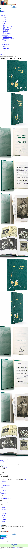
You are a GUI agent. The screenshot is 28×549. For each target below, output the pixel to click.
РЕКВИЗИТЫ (2, 11)
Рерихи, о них (3, 512)
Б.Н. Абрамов (3, 515)
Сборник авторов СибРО (5, 467)
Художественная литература (5, 520)
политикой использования (16, 547)
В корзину (1, 487)
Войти (12, 544)
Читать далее (2, 465)
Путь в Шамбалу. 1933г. (3, 493)
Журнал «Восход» (4, 517)
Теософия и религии (4, 519)
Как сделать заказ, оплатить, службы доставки (7, 506)
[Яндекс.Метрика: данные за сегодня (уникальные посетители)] (6, 543)
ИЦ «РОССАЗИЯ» (4, 516)
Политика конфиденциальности (6, 508)
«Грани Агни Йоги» (4, 513)
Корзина (1, 14)
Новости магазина (4, 525)
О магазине (3, 507)
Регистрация (15, 544)
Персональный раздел (3, 15)
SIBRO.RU (6, 12)
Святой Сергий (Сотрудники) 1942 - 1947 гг (5, 498)
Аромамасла (3, 521)
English (3, 518)
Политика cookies (4, 509)
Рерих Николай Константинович (6, 485)
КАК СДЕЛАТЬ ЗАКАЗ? (4, 537)
